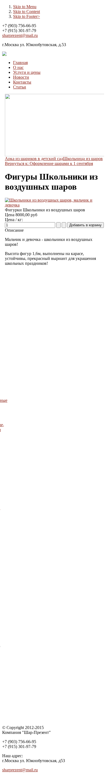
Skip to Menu (24, 6)
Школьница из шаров (83, 158)
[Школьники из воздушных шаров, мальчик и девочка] (54, 205)
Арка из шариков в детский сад (34, 158)
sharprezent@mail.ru (20, 35)
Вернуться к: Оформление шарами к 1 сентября (49, 163)
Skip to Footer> (26, 16)
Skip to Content (26, 11)
